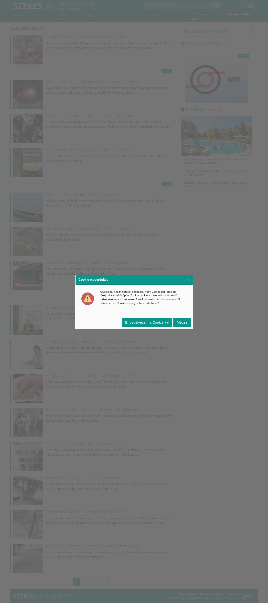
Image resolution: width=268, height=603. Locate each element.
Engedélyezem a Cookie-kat (147, 322)
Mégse (182, 322)
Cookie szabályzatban (130, 303)
